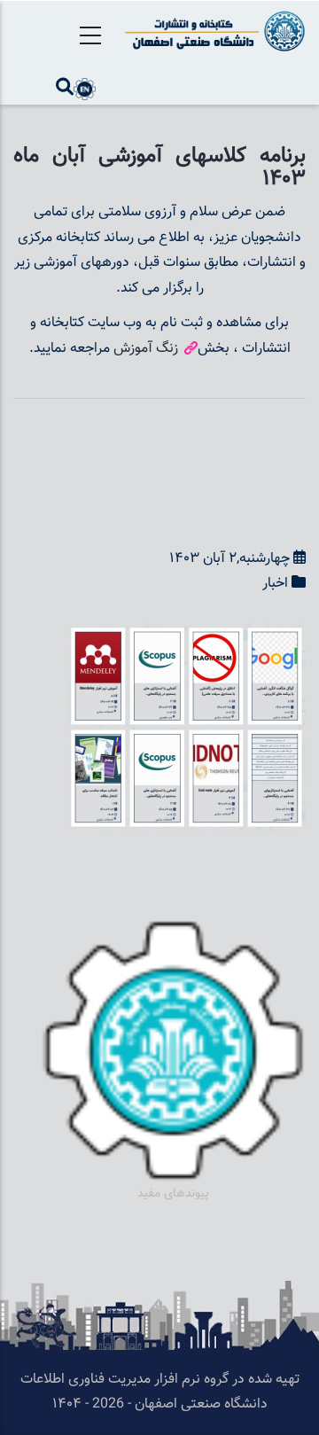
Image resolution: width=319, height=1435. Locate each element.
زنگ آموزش (147, 349)
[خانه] (213, 31)
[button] (186, 635)
